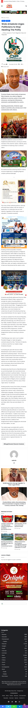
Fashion (5, 641)
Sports (3, 662)
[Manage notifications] (24, 705)
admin (5, 64)
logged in (9, 559)
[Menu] (2, 6)
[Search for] (26, 6)
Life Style (4, 653)
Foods (4, 671)
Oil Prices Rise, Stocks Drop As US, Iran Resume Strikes (21, 525)
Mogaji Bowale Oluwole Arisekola (14, 444)
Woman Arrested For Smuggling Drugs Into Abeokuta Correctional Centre (7, 544)
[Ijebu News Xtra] (9, 6)
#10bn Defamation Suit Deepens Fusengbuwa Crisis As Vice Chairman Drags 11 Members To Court (21, 544)
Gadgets (4, 646)
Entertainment (5, 639)
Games (5, 674)
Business (4, 634)
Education (4, 636)
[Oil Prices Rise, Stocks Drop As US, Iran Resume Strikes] (21, 518)
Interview (4, 650)
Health (3, 648)
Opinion (4, 657)
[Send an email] (6, 64)
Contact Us (21, 698)
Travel (3, 664)
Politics (8, 20)
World (3, 669)
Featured (4, 643)
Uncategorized (5, 667)
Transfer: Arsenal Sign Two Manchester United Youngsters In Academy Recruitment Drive (7, 526)
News (7, 17)
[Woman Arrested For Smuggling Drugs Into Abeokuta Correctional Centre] (7, 536)
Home (4, 17)
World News (5, 676)
